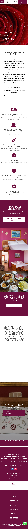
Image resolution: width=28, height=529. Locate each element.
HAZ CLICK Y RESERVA (14, 305)
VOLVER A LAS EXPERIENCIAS (10, 412)
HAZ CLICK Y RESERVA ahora (14, 219)
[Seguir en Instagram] (15, 469)
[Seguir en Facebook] (12, 469)
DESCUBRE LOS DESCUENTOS (14, 311)
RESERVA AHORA (20, 1)
